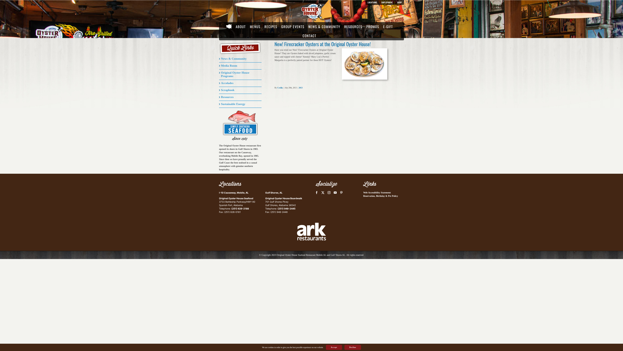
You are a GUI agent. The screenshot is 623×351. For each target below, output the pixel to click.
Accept (334, 347)
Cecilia (280, 88)
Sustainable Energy (233, 104)
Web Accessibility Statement (377, 192)
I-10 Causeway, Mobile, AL (234, 192)
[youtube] (335, 192)
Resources (227, 97)
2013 (301, 88)
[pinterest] (341, 192)
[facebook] (316, 192)
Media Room (229, 65)
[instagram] (329, 192)
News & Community (234, 58)
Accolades (227, 83)
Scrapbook (227, 90)
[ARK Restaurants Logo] (311, 217)
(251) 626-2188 (240, 208)
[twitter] (322, 192)
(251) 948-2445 (286, 208)
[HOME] (229, 26)
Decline (352, 347)
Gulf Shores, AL (273, 192)
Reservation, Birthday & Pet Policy (380, 196)
